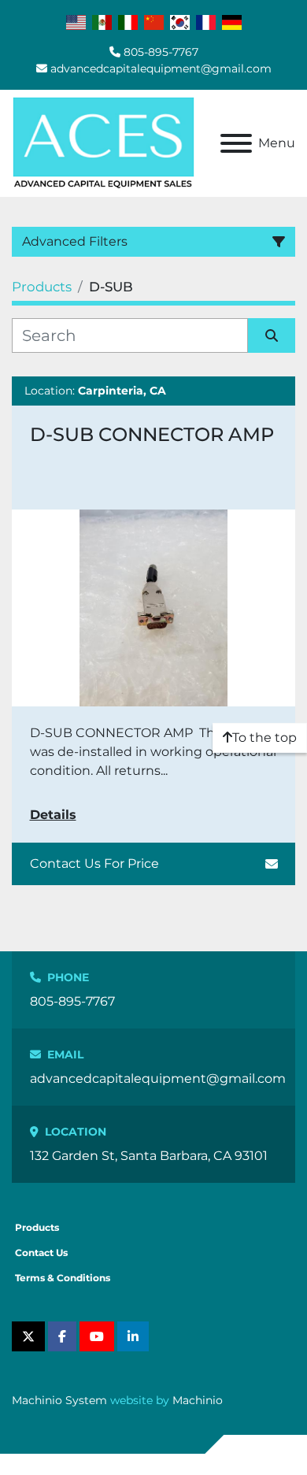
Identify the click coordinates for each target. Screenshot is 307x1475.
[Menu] (236, 143)
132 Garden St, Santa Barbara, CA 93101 (149, 1155)
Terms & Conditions (62, 1278)
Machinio (197, 1400)
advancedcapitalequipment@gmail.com (161, 68)
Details (53, 814)
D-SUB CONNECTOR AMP (152, 434)
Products (37, 1227)
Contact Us (41, 1252)
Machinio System (59, 1400)
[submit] (271, 335)
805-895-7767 (161, 52)
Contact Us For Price (94, 863)
